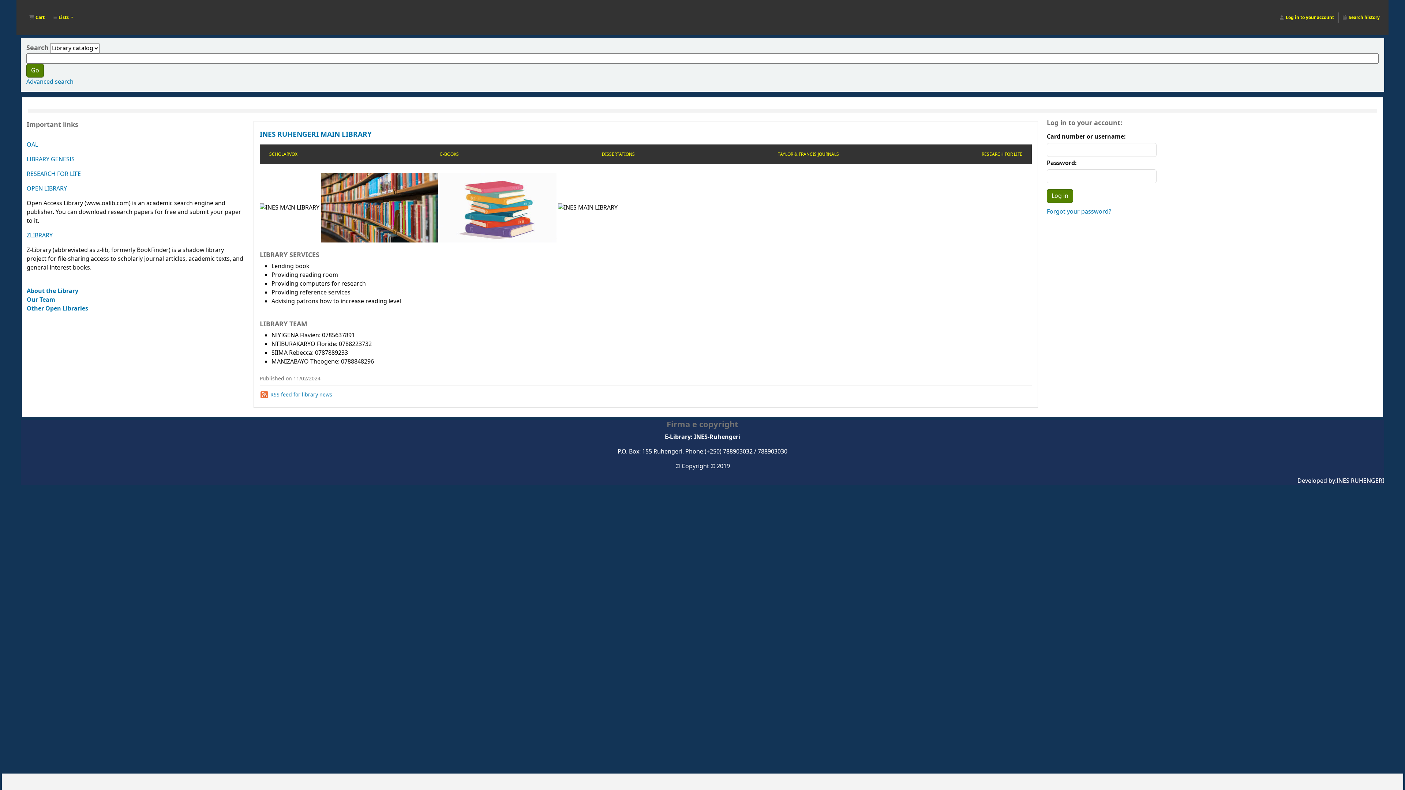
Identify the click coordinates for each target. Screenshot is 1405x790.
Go (35, 70)
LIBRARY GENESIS (51, 159)
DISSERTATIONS (618, 154)
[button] (37, 18)
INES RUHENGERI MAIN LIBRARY (316, 134)
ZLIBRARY (40, 235)
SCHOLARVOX (283, 154)
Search (37, 48)
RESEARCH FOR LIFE (54, 174)
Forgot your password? (1079, 211)
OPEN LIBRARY (47, 188)
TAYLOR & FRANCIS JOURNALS (808, 154)
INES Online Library (40, 10)
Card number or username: (1086, 136)
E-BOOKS (449, 154)
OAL (32, 144)
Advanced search (50, 82)
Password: (1062, 163)
